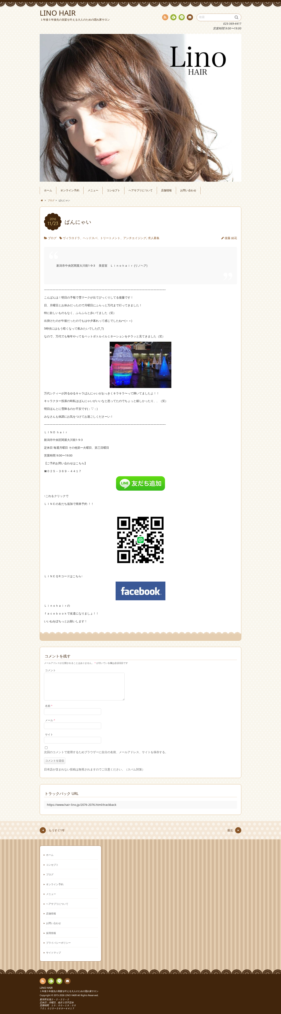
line (182, 17)
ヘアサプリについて (141, 190)
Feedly (173, 17)
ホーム (48, 190)
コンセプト (113, 190)
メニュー (93, 190)
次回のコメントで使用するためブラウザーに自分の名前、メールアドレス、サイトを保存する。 (106, 752)
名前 (48, 706)
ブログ (52, 238)
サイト (49, 734)
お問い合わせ (188, 190)
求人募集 (153, 238)
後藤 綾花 (231, 238)
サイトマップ (53, 952)
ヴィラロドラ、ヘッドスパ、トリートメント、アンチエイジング (104, 238)
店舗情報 (166, 190)
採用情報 (51, 933)
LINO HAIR (46, 988)
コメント (50, 670)
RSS (165, 17)
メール (50, 720)
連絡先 (190, 17)
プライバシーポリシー (58, 942)
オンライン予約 (69, 190)
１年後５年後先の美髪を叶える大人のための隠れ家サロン (69, 991)
